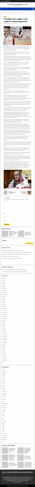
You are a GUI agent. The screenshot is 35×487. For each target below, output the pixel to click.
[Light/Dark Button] (30, 8)
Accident (3, 369)
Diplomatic (4, 381)
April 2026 (3, 286)
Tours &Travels (4, 435)
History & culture (5, 403)
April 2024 (3, 328)
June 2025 (3, 300)
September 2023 (5, 342)
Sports (3, 431)
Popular (3, 425)
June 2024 (3, 324)
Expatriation (4, 395)
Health (3, 401)
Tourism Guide (4, 433)
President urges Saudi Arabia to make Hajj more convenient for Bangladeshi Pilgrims (5, 234)
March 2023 (4, 354)
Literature (3, 411)
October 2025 (4, 292)
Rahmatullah (4, 269)
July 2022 (3, 362)
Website (5, 220)
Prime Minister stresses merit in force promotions (21, 234)
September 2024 (5, 318)
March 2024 (4, 330)
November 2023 (4, 338)
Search (4, 240)
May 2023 (3, 350)
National (3, 415)
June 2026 (3, 282)
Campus (3, 377)
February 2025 (4, 308)
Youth (3, 441)
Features (3, 397)
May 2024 (3, 326)
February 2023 (4, 356)
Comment (6, 200)
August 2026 (4, 278)
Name (5, 213)
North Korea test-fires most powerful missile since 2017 (17, 269)
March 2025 (4, 306)
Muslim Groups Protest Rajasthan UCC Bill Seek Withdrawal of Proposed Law (15, 254)
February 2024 (4, 332)
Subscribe (33, 9)
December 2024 (4, 312)
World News (4, 439)
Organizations (4, 421)
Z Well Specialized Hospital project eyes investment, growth (12, 250)
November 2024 (4, 314)
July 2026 (3, 280)
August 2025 (4, 296)
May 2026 (3, 284)
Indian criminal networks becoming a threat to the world (12, 258)
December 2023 (4, 336)
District (3, 383)
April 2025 (3, 304)
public (3, 427)
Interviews (4, 405)
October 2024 (4, 316)
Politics (3, 423)
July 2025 (3, 298)
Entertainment (4, 391)
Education (3, 389)
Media (3, 413)
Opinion (3, 419)
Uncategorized (4, 437)
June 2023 (3, 348)
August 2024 (4, 320)
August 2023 (4, 344)
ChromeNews (22, 485)
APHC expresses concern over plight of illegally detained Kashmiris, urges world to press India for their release (21, 465)
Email (5, 216)
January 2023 (4, 358)
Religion (3, 429)
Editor (5, 23)
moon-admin (4, 271)
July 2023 (3, 346)
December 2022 (4, 360)
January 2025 (4, 310)
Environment (4, 393)
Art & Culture (4, 371)
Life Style (3, 409)
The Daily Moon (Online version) (17, 4)
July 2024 (3, 322)
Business (3, 375)
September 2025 (5, 294)
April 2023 (3, 352)
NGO (2, 417)
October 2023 (4, 340)
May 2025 (3, 302)
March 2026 (4, 288)
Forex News (4, 399)
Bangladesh (5, 16)
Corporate (3, 379)
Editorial (3, 387)
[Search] (31, 9)
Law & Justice (4, 407)
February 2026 (4, 290)
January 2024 (4, 334)
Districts (3, 385)
